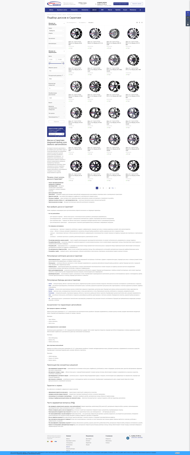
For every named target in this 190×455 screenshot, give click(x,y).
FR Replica (51, 289)
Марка (50, 28)
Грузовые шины (71, 440)
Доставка (88, 438)
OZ (49, 298)
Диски (68, 446)
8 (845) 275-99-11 (102, 4)
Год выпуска (52, 38)
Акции (88, 444)
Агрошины (69, 444)
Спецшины (69, 442)
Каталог (68, 436)
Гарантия (88, 442)
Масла (68, 450)
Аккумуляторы (70, 448)
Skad (50, 285)
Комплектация (52, 43)
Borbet (50, 291)
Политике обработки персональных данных (28, 453)
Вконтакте (127, 438)
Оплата (88, 440)
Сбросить (56, 121)
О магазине (109, 436)
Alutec (50, 283)
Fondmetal (51, 293)
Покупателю (89, 436)
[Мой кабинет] (140, 10)
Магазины (109, 440)
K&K (50, 295)
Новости (108, 438)
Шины (68, 438)
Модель (51, 33)
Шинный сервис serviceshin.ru (121, 3)
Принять (177, 453)
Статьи (107, 442)
